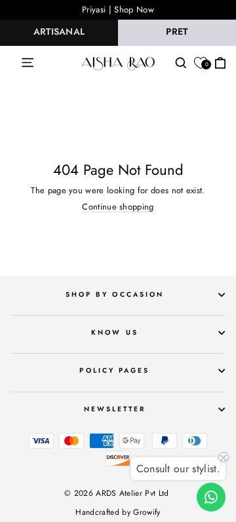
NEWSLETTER (115, 409)
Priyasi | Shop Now (118, 9)
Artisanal (59, 31)
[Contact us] (211, 497)
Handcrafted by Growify (117, 512)
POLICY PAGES (114, 370)
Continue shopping (117, 207)
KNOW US (114, 332)
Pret (176, 31)
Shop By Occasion (115, 294)
